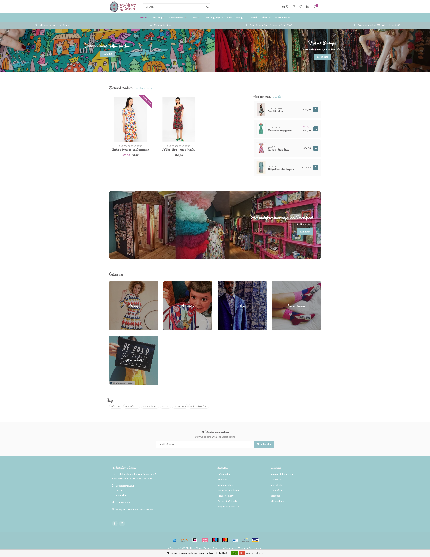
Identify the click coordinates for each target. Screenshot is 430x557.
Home (143, 17)
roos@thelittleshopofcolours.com (134, 509)
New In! (107, 54)
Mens (193, 17)
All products (277, 501)
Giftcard (252, 17)
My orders (276, 479)
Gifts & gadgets (213, 17)
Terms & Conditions (228, 490)
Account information (281, 474)
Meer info (322, 57)
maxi (165, 406)
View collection (143, 88)
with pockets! (198, 406)
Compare (275, 496)
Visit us (266, 17)
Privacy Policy (225, 496)
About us (222, 479)
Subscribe (265, 444)
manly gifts (150, 406)
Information (282, 17)
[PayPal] (245, 540)
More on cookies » (254, 553)
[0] (315, 7)
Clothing (157, 17)
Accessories (176, 17)
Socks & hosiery (281, 283)
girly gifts (131, 406)
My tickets (276, 485)
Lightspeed (230, 548)
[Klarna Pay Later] (205, 540)
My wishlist (276, 490)
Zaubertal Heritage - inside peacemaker (130, 149)
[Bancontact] (235, 540)
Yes (234, 553)
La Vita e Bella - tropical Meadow (179, 149)
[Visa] (255, 540)
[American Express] (174, 540)
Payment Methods (227, 501)
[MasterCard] (225, 540)
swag (239, 17)
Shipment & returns (228, 506)
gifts (116, 406)
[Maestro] (215, 540)
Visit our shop (225, 485)
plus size (180, 406)
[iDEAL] (195, 540)
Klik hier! (305, 231)
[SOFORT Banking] (185, 540)
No (241, 553)
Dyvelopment (255, 548)
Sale (229, 17)
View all (277, 97)
